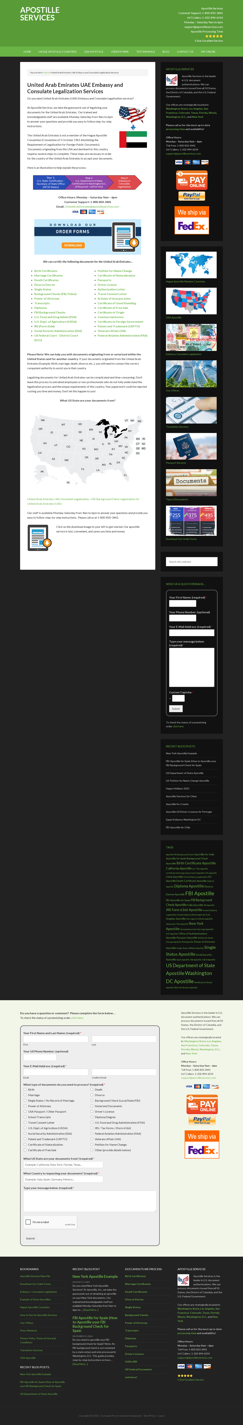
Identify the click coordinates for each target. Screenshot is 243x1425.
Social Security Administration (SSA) (50, 1133)
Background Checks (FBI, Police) (55, 294)
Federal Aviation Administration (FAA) (118, 1133)
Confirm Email (99, 1077)
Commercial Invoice (111, 317)
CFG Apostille (211, 873)
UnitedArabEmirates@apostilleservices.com (92, 206)
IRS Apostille (209, 905)
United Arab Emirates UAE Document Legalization (58, 499)
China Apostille (174, 876)
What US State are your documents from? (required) (58, 1158)
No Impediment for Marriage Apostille (196, 929)
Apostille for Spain (176, 858)
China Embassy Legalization (195, 877)
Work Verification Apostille (185, 987)
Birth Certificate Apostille (196, 863)
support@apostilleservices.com (203, 26)
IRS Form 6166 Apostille (184, 910)
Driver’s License (134, 1353)
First (25, 1044)
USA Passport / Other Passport (47, 1111)
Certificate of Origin (111, 312)
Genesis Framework (131, 1415)
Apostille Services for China (181, 796)
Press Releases (28, 1330)
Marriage (34, 1095)
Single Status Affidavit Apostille (190, 948)
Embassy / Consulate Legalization (38, 1291)
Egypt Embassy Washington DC (183, 819)
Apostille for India (204, 854)
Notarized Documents (108, 1106)
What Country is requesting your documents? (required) (61, 1173)
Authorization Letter (111, 289)
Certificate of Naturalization (45, 1144)
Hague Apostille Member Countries (185, 281)
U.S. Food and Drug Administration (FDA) (120, 1122)
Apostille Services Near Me (35, 1276)
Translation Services (177, 426)
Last (94, 1044)
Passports (104, 280)
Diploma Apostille (189, 886)
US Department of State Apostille (185, 772)
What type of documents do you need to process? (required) (64, 1084)
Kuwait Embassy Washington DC (191, 915)
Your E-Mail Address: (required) (190, 626)
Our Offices (172, 390)
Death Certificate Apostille (191, 880)
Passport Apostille (186, 937)
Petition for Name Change (111, 1144)
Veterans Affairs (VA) (108, 1139)
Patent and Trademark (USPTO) (47, 1139)
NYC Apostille (172, 934)
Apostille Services (40, 13)
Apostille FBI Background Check (180, 854)
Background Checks (136, 1314)
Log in (161, 1415)
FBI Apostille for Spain (178, 900)
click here (178, 726)
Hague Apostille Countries (35, 1307)
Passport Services (176, 462)
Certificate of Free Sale (113, 307)
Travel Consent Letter (112, 294)
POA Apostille (187, 942)
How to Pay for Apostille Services (38, 1314)
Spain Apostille (182, 959)
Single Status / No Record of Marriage (51, 1100)
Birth (31, 1089)
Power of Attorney (46, 298)
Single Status (42, 289)
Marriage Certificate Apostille (199, 919)
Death (98, 1089)
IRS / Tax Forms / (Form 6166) (113, 1128)
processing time (175, 129)
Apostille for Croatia (177, 804)
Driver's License (104, 1111)
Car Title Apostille (200, 869)
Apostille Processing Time (207, 31)
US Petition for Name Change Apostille (187, 780)
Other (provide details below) (113, 1150)
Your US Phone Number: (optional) (45, 1051)
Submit (176, 708)
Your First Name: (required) (188, 597)
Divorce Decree (44, 284)
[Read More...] (90, 1309)
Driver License (107, 284)
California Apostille (179, 868)
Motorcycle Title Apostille (177, 924)
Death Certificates (46, 280)
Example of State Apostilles (35, 1299)
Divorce (100, 1095)
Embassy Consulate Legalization (184, 354)
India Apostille (195, 904)
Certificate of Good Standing (117, 303)
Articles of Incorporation (114, 298)
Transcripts (42, 303)
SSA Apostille (195, 959)
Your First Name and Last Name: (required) (52, 1033)
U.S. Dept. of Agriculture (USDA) (48, 1128)
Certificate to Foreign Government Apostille (185, 873)
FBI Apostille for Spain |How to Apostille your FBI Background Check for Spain (95, 1324)
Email (26, 1077)
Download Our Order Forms (181, 538)
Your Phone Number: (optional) (189, 612)
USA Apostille (173, 317)
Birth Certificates (45, 270)
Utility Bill (131, 1361)
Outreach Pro (108, 1415)
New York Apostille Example (181, 753)
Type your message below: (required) (186, 643)
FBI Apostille (199, 893)
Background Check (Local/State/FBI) (117, 1100)
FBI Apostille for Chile (178, 827)
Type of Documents (177, 499)
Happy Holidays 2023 (177, 788)
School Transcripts (39, 1117)
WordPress (150, 1415)
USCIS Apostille (208, 959)
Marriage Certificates (48, 275)
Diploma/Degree (105, 1117)
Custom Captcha (181, 692)
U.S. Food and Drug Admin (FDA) (55, 317)
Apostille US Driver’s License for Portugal (189, 811)
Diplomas (40, 307)
